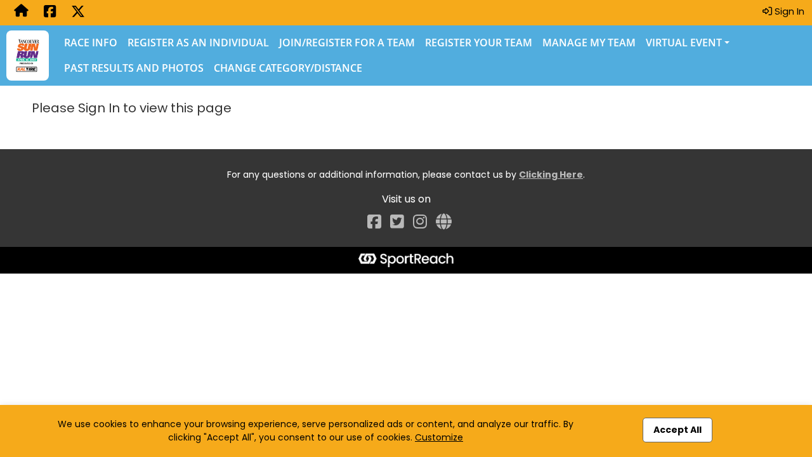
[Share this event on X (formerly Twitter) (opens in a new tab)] (78, 12)
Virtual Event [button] (684, 43)
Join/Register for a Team (347, 43)
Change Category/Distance (288, 68)
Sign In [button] (788, 11)
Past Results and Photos (134, 68)
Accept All (677, 429)
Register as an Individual (198, 43)
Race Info (90, 43)
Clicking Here (551, 174)
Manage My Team (589, 43)
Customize (439, 437)
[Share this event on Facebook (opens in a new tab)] (50, 12)
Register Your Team (478, 43)
